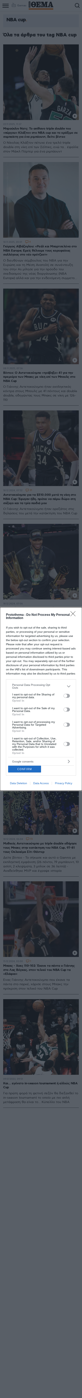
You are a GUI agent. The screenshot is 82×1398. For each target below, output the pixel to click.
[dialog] (41, 699)
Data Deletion (18, 783)
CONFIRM (24, 769)
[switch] (66, 696)
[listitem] (41, 686)
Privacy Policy (63, 783)
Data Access (41, 783)
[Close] (74, 615)
